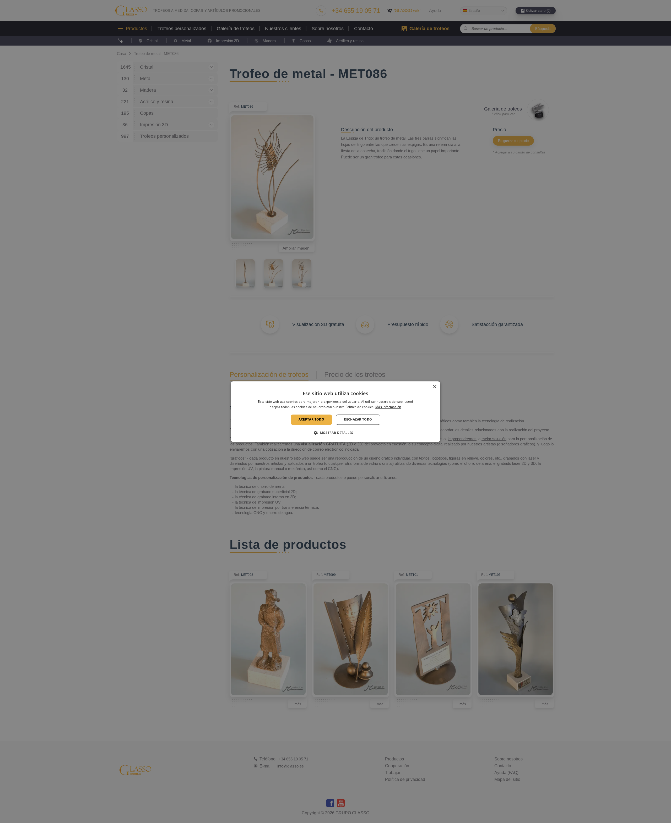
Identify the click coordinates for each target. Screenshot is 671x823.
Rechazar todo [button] (358, 419)
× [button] (434, 387)
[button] (335, 432)
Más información (388, 407)
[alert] (335, 411)
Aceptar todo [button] (311, 419)
